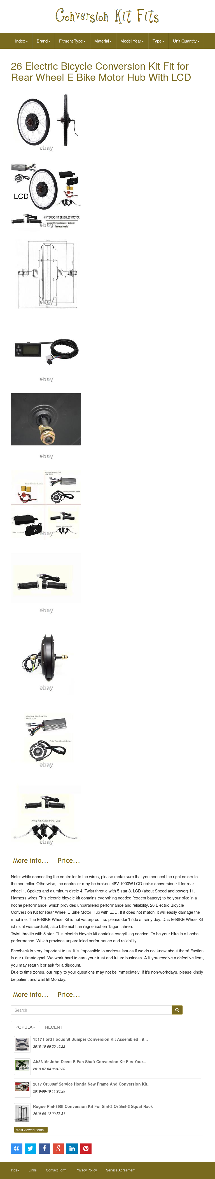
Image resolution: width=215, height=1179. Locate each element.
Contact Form (56, 1170)
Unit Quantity (185, 41)
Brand (42, 41)
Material (101, 41)
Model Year (130, 41)
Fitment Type (71, 41)
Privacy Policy (86, 1170)
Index (20, 41)
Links (33, 1170)
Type (157, 41)
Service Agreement (120, 1170)
